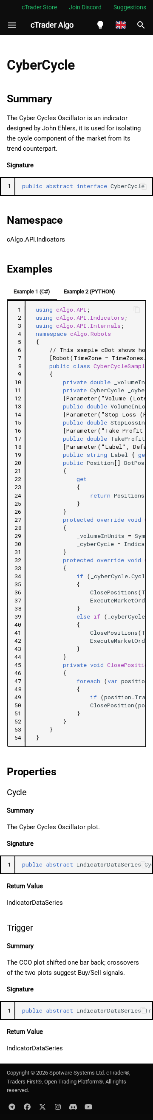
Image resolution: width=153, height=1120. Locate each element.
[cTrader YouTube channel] (88, 1106)
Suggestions (129, 7)
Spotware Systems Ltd (76, 1072)
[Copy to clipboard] (144, 186)
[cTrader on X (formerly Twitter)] (42, 1106)
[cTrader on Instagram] (58, 1106)
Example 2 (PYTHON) (89, 291)
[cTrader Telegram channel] (12, 1106)
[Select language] (120, 25)
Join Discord (85, 7)
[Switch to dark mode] (100, 25)
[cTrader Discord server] (73, 1106)
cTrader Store (39, 7)
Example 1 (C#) (32, 291)
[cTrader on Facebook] (27, 1106)
